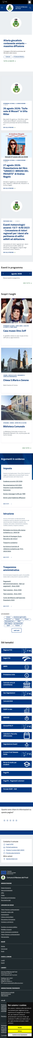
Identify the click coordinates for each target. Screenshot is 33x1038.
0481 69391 (15, 850)
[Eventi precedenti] (3, 274)
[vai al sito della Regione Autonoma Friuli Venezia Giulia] (4, 2)
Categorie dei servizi (7, 905)
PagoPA (6, 772)
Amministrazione (6, 883)
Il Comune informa (20, 103)
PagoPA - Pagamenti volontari (13, 781)
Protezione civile (7, 221)
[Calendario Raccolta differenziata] (27, 735)
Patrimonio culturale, (9, 103)
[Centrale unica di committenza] (27, 684)
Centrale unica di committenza (9, 683)
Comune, (5, 375)
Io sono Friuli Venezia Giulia (10, 753)
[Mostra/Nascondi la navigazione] (2, 7)
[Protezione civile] (27, 675)
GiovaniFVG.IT (8, 725)
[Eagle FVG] (27, 659)
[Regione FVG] (27, 650)
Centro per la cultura (20, 423)
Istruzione (8, 513)
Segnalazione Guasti (10, 744)
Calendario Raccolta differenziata (10, 735)
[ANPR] (27, 667)
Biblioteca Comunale (14, 426)
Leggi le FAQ (9, 844)
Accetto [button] (20, 1027)
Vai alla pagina (8, 127)
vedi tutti (16, 630)
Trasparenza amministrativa (11, 568)
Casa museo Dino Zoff (14, 331)
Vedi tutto (26, 283)
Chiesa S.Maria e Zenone (16, 380)
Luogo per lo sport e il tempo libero (16, 326)
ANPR (5, 666)
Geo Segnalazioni (9, 693)
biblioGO (6, 717)
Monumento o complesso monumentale (14, 375)
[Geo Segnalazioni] (27, 694)
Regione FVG (7, 650)
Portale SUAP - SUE (10, 789)
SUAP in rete (7, 709)
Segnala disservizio (11, 859)
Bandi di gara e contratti (7, 992)
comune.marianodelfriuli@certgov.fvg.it (13, 983)
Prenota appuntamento (13, 853)
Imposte (7, 468)
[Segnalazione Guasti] (27, 745)
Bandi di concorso (6, 994)
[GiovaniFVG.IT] (27, 726)
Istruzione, (6, 423)
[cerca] (30, 8)
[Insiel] (4, 1035)
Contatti (3, 967)
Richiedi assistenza (11, 847)
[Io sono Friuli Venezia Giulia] (27, 754)
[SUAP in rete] (27, 710)
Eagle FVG (6, 658)
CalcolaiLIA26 (8, 701)
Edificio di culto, (12, 375)
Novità (3, 942)
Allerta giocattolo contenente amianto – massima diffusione (15, 43)
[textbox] (13, 820)
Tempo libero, (19, 326)
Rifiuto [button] (20, 1031)
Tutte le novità (9, 61)
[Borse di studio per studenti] (27, 764)
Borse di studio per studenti (10, 763)
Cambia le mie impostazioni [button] (19, 1035)
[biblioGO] (27, 718)
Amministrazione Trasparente (10, 988)
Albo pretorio (4, 996)
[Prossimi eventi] (30, 274)
